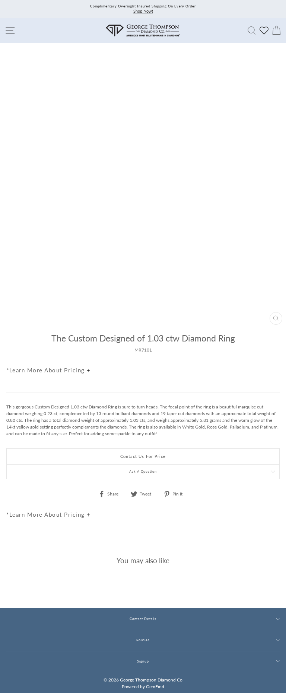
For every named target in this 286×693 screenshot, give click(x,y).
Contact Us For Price (143, 456)
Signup (143, 661)
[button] (272, 354)
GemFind (155, 686)
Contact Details (143, 619)
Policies (143, 640)
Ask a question (143, 471)
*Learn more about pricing (46, 370)
